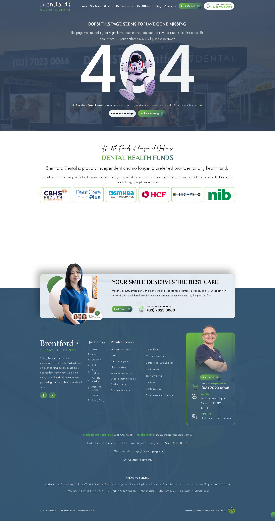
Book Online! (188, 6)
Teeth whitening (154, 375)
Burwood (86, 490)
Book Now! (119, 308)
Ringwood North (126, 484)
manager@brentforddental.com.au (174, 435)
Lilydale (143, 484)
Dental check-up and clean (159, 362)
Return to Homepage (122, 113)
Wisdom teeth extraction (123, 378)
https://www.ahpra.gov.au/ (150, 451)
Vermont (99, 490)
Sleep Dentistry (118, 367)
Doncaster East (170, 484)
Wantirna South (92, 484)
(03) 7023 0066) (123, 435)
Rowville (109, 484)
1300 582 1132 (180, 443)
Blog (158, 6)
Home (83, 6)
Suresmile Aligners (120, 349)
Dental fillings (153, 349)
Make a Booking (150, 113)
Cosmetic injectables (121, 372)
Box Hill (112, 490)
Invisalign (115, 355)
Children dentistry (155, 356)
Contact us (170, 6)
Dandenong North (70, 484)
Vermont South (202, 490)
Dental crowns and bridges (160, 395)
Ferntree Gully (202, 484)
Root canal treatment (121, 390)
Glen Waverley (128, 490)
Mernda (52, 484)
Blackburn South (167, 490)
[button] (40, 194)
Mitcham (72, 490)
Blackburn (185, 490)
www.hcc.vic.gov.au (151, 443)
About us (108, 6)
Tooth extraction (119, 384)
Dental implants (153, 388)
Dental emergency (120, 361)
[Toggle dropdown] (132, 6)
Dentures (150, 382)
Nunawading (147, 490)
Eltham (154, 484)
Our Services (123, 6)
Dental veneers (153, 369)
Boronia (186, 484)
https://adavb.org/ (142, 459)
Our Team (95, 6)
